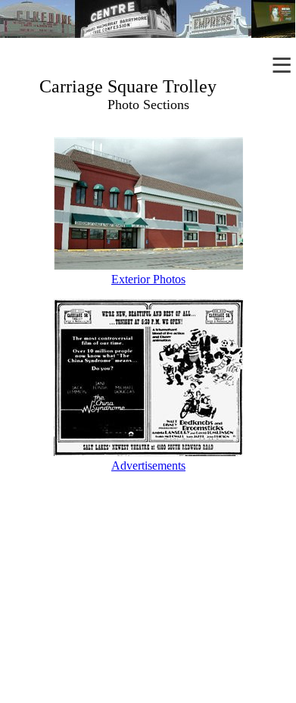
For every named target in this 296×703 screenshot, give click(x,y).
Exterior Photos (148, 279)
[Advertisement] (147, 603)
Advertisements (148, 465)
